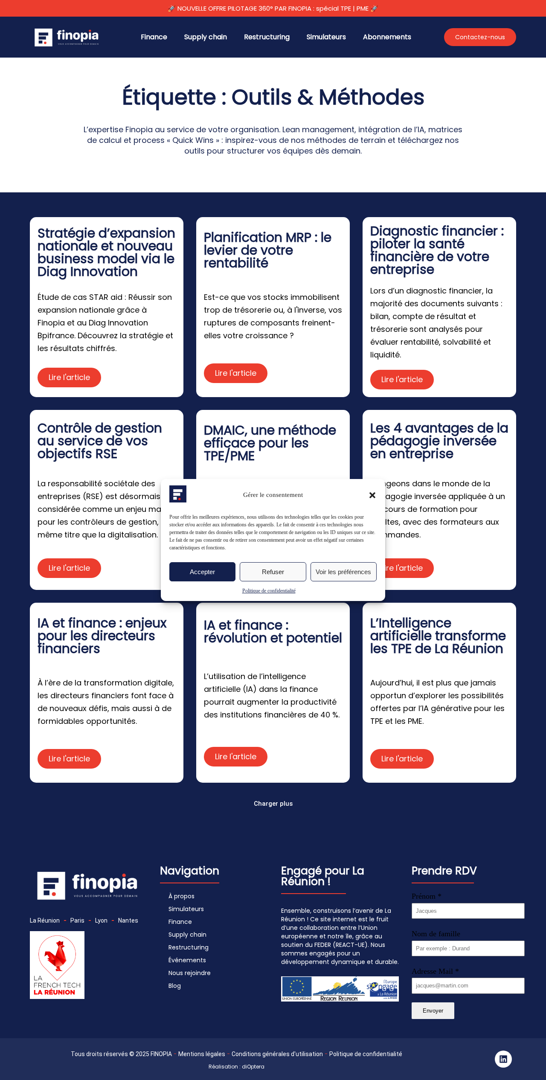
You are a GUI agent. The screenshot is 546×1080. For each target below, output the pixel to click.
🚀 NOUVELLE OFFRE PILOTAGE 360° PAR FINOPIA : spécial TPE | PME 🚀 (273, 8)
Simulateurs (326, 37)
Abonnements (387, 37)
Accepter (202, 571)
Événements (187, 960)
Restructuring (267, 37)
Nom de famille (436, 933)
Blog (174, 985)
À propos (181, 896)
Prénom (426, 896)
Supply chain (205, 37)
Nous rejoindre (189, 973)
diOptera (253, 1066)
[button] (372, 495)
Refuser (273, 571)
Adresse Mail (435, 971)
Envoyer (433, 1010)
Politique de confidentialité (269, 591)
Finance (154, 37)
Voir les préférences (343, 571)
